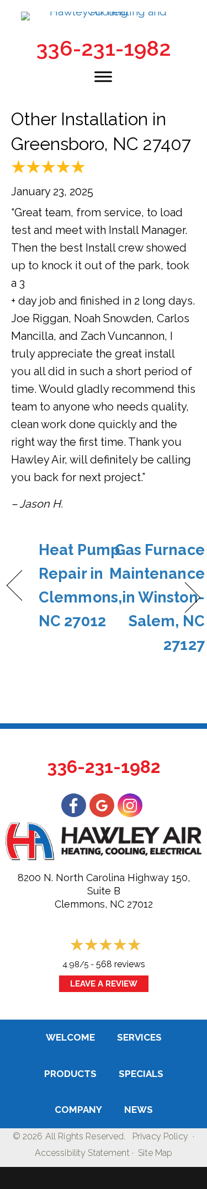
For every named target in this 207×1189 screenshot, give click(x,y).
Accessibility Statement (82, 1153)
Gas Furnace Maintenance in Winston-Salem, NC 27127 (157, 597)
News (138, 1109)
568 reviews (120, 964)
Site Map (155, 1153)
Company (78, 1109)
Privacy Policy (160, 1136)
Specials (141, 1073)
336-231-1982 (103, 48)
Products (70, 1073)
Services (139, 1037)
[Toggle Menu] (103, 76)
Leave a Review (103, 984)
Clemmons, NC (89, 904)
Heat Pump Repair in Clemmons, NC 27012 (80, 585)
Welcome (70, 1037)
